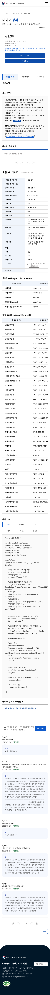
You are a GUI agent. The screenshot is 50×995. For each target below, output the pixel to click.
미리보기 (40, 76)
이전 (21, 162)
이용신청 (25, 61)
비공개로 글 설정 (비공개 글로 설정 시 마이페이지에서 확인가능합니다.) (20, 728)
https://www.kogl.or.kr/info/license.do (20, 136)
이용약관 (6, 963)
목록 (44, 931)
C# (35, 524)
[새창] (6, 984)
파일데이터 (25, 76)
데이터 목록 (27, 13)
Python (21, 524)
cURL (21, 531)
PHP (8, 531)
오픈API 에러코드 (27, 172)
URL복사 (42, 27)
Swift (35, 531)
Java (8, 524)
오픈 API (10, 76)
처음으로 (17, 162)
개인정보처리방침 (19, 963)
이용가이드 (34, 266)
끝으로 (33, 162)
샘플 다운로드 (25, 56)
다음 (29, 162)
